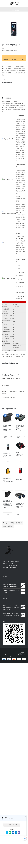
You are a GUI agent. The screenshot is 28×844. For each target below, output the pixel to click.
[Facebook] (3, 88)
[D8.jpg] (14, 29)
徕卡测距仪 (13, 523)
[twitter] (6, 572)
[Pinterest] (15, 88)
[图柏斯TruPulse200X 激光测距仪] (20, 446)
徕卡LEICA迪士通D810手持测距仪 (7, 455)
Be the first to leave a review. (9, 50)
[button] (14, 79)
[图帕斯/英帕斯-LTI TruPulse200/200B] (7, 471)
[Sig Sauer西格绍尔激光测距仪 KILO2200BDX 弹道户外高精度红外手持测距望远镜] (7, 494)
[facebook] (3, 572)
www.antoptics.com (11, 567)
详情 (11, 436)
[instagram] (9, 572)
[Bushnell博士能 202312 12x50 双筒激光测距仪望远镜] (20, 495)
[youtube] (11, 572)
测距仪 (20, 523)
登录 (7, 397)
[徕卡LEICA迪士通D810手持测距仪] (7, 446)
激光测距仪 (10, 526)
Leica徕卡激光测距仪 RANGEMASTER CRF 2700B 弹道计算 (8, 428)
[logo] (14, 2)
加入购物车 (5, 437)
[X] (9, 88)
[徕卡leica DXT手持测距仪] (20, 470)
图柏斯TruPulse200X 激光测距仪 (19, 454)
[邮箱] (21, 88)
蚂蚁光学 (23, 652)
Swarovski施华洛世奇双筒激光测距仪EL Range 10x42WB (20, 428)
